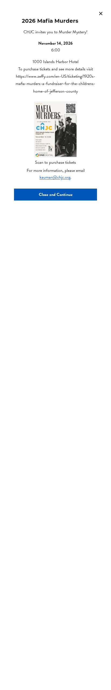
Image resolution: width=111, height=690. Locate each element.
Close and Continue (55, 194)
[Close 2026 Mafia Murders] (101, 13)
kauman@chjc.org (55, 177)
